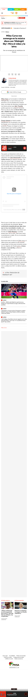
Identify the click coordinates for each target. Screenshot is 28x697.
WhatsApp (15, 74)
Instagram (5, 625)
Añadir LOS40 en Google (15, 92)
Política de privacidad (20, 655)
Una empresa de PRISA (14, 664)
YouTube (11, 625)
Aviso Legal (5, 655)
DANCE (16, 9)
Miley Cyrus (4, 327)
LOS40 (3, 9)
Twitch (20, 625)
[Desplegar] (14, 689)
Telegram (19, 74)
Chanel (5, 124)
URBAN (22, 9)
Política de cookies (8, 657)
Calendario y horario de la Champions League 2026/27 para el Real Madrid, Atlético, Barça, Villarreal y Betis (13, 312)
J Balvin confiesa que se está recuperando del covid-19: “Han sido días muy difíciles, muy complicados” (7, 613)
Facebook (9, 74)
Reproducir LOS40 (24, 148)
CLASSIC (10, 9)
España (3, 18)
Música (7, 31)
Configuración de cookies (19, 657)
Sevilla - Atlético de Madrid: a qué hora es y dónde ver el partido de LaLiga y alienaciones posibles (13, 303)
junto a (19, 246)
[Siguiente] (26, 28)
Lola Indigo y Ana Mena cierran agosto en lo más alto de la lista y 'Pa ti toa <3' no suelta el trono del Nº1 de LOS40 (14, 320)
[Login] (26, 13)
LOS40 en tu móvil (9, 658)
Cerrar (25, 22)
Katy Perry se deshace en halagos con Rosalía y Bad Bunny (21, 612)
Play (26, 694)
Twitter (12, 74)
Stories (23, 625)
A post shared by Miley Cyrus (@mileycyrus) (14, 209)
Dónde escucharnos (19, 658)
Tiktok (8, 625)
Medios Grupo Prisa (14, 667)
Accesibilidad (12, 655)
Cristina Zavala (12, 78)
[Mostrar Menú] (2, 13)
